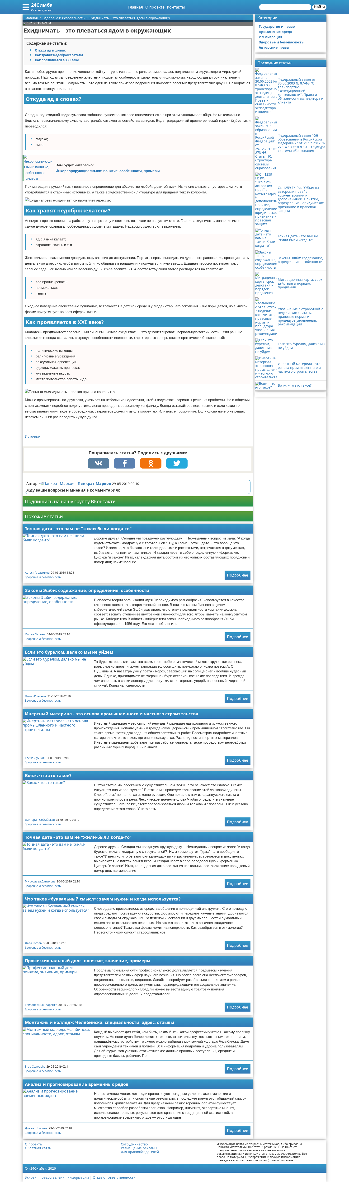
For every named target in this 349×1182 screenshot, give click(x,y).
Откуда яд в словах (50, 50)
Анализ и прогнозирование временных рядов (76, 1084)
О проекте (155, 7)
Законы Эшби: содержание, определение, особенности (87, 590)
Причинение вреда (275, 31)
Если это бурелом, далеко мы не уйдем (69, 652)
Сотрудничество (134, 1144)
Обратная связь (38, 1148)
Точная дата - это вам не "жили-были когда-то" (78, 528)
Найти (319, 7)
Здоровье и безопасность (43, 577)
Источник (32, 436)
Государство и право (277, 26)
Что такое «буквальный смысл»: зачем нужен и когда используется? (103, 899)
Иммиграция (270, 37)
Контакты (176, 7)
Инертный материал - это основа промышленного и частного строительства (111, 714)
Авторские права (274, 47)
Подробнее (237, 575)
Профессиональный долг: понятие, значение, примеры (87, 960)
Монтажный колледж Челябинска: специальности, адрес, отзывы (99, 1022)
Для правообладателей (140, 1152)
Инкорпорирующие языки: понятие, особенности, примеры (108, 171)
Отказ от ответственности (114, 1177)
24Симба (41, 5)
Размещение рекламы (139, 1148)
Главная (135, 7)
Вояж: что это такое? (48, 775)
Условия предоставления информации (57, 1177)
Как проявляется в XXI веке (57, 60)
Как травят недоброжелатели (59, 55)
